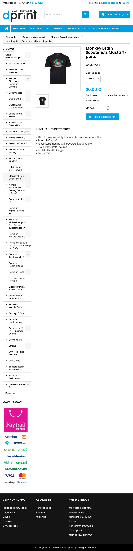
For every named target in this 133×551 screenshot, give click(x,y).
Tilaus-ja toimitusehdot (46, 28)
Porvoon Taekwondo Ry (17, 256)
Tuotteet (19, 28)
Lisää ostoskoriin (102, 117)
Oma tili (7, 516)
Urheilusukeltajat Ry (18, 386)
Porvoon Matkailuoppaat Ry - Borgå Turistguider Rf (18, 223)
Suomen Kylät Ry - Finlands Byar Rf (16, 331)
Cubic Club (15, 98)
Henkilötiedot (43, 507)
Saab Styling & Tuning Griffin (17, 288)
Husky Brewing (17, 137)
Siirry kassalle (10, 525)
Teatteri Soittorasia (15, 377)
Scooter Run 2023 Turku (16, 297)
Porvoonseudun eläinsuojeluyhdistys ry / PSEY (20, 245)
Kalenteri (10, 393)
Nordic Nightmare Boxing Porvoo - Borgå (17, 189)
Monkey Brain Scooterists (16, 177)
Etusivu (8, 49)
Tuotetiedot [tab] (60, 129)
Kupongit (41, 516)
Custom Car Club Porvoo (16, 106)
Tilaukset (41, 512)
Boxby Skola (15, 92)
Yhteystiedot (9, 2)
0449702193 (37, 2)
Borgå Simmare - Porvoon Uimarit (15, 82)
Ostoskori (8, 521)
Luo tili (126, 2)
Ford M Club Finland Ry (15, 124)
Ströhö (12, 345)
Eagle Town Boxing (15, 115)
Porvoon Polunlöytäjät (16, 264)
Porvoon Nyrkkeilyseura (17, 235)
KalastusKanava (18, 143)
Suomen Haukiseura (15, 321)
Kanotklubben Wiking (17, 151)
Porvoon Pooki (17, 272)
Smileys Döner (17, 313)
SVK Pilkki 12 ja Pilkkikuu (16, 353)
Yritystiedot (76, 28)
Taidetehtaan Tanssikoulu (16, 368)
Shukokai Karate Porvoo (17, 306)
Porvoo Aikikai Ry (17, 201)
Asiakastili (44, 500)
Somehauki (15, 339)
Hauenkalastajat (18, 131)
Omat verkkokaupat (103, 28)
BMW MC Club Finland (16, 71)
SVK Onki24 (15, 360)
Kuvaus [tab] (41, 129)
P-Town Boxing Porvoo (17, 279)
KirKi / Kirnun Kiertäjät (16, 160)
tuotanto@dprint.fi (80, 534)
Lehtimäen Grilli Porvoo (15, 169)
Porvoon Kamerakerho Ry (17, 210)
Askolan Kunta (17, 63)
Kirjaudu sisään (109, 2)
